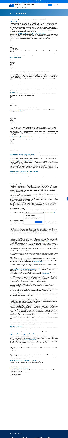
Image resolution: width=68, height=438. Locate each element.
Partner (32, 4)
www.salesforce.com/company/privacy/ (24, 206)
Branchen (20, 4)
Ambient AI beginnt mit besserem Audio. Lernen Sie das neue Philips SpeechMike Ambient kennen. (34, 2)
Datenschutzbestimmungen (24, 7)
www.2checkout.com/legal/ (45, 273)
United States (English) (38, 0)
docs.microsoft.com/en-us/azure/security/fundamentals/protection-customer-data (24, 269)
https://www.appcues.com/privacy (35, 280)
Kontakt (50, 4)
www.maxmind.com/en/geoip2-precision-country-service (44, 241)
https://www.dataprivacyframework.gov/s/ (34, 206)
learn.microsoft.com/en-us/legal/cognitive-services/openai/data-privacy (33, 268)
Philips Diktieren (17, 7)
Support (24, 4)
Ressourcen (28, 4)
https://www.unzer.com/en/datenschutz (28, 344)
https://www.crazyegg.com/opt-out (38, 261)
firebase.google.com (32, 256)
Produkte (16, 4)
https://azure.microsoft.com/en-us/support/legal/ (30, 339)
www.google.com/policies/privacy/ (24, 256)
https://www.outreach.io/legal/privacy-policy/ (18, 218)
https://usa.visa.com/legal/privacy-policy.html (46, 344)
